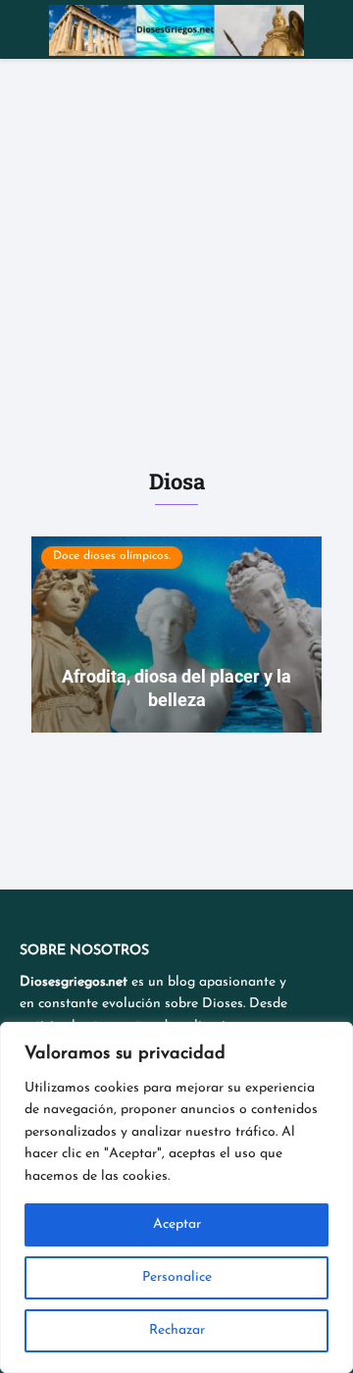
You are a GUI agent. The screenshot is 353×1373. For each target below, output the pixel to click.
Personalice (177, 1277)
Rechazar (177, 1330)
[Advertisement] (176, 245)
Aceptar (177, 1224)
